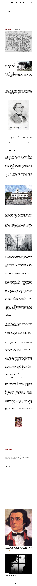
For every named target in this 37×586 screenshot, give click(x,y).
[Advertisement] (18, 498)
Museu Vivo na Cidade (18, 3)
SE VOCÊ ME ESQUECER (11, 575)
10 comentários (11, 550)
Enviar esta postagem (12, 463)
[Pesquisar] (31, 3)
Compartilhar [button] (6, 463)
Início (9, 11)
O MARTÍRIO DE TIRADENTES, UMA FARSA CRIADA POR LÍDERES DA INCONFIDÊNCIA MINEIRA (18, 548)
